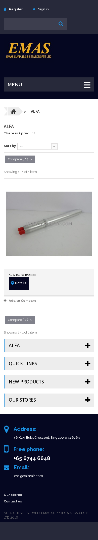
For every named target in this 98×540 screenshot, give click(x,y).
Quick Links (23, 364)
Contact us (13, 501)
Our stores (22, 400)
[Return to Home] (13, 111)
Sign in (43, 9)
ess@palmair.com (28, 476)
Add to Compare (22, 301)
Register (16, 9)
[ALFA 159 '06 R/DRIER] (49, 223)
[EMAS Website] (29, 50)
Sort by (10, 146)
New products (26, 382)
